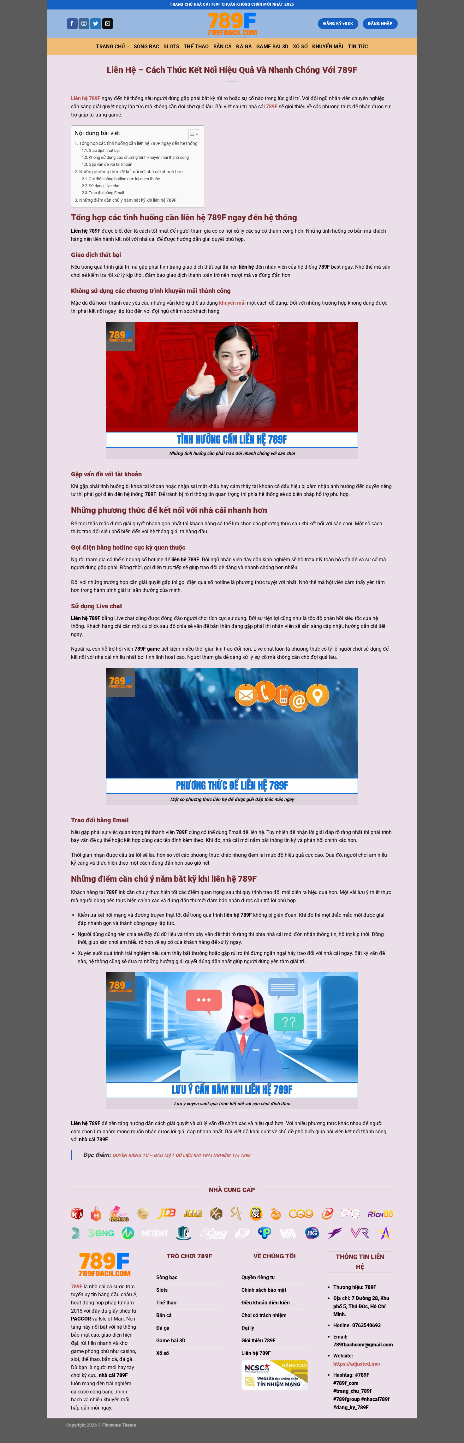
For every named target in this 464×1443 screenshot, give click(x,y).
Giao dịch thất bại (104, 150)
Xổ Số (300, 47)
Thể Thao (196, 47)
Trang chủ (110, 47)
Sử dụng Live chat (105, 185)
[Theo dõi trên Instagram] (84, 23)
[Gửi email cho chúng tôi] (107, 23)
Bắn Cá (222, 47)
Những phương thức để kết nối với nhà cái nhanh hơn (131, 172)
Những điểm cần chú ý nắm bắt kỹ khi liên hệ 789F (127, 200)
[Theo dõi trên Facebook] (72, 23)
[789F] (232, 23)
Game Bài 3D (272, 47)
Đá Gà (244, 47)
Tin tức (358, 47)
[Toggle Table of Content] (190, 134)
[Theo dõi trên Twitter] (95, 23)
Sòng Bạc (146, 47)
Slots (171, 47)
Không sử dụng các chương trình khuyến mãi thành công (139, 157)
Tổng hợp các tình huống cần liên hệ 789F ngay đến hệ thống (138, 143)
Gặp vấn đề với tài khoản (111, 164)
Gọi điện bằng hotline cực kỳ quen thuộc (124, 178)
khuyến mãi (232, 303)
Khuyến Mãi (327, 47)
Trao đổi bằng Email (106, 192)
